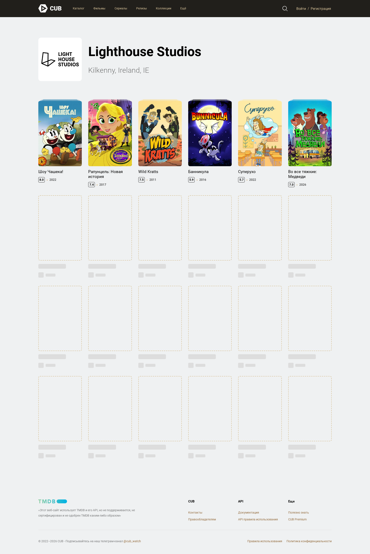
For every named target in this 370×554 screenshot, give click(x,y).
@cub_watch (132, 541)
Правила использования (264, 541)
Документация (248, 512)
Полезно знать (298, 512)
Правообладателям (202, 519)
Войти (301, 8)
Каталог (78, 8)
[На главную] (50, 8)
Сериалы (121, 8)
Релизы (141, 8)
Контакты (195, 512)
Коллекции (163, 8)
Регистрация (321, 8)
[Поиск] (285, 8)
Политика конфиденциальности (309, 541)
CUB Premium (297, 519)
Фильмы (99, 8)
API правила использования (258, 519)
